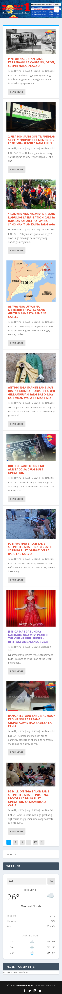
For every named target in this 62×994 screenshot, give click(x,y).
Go (51, 881)
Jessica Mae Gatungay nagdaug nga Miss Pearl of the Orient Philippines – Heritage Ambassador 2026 (29, 637)
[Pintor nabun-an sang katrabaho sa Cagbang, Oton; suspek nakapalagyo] (31, 41)
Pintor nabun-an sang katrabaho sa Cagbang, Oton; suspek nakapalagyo (31, 62)
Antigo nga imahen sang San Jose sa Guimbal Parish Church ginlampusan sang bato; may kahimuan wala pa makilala (31, 393)
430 (35, 842)
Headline (45, 71)
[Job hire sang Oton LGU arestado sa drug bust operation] (31, 447)
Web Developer (24, 985)
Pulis (52, 477)
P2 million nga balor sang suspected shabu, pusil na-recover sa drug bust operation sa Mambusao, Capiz (29, 798)
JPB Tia (21, 71)
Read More (16, 91)
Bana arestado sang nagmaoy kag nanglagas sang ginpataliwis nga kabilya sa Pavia (31, 721)
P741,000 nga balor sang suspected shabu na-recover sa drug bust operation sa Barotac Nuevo (30, 549)
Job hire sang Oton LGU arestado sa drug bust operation (26, 469)
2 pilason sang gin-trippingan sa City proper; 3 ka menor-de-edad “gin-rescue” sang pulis (32, 140)
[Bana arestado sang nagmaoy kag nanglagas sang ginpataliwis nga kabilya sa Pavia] (31, 696)
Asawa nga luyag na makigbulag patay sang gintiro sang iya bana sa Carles (27, 312)
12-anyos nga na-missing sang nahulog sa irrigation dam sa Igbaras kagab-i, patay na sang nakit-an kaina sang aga (31, 219)
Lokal (52, 71)
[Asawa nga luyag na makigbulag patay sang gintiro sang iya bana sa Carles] (31, 281)
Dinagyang (46, 646)
